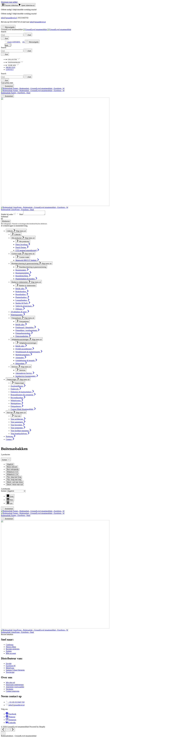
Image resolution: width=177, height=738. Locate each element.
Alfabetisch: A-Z (12, 472)
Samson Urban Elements (15, 670)
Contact (10, 70)
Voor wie (12, 65)
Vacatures (9, 689)
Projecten (10, 67)
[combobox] (12, 35)
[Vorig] (3, 729)
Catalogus (9, 645)
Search (3, 32)
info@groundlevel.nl (9, 18)
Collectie (12, 59)
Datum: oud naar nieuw (15, 482)
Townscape (10, 672)
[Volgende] (13, 729)
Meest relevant (12, 467)
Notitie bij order (12, 214)
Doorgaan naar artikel (9, 2)
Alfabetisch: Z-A (12, 474)
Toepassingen (14, 62)
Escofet (8, 664)
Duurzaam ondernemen (15, 685)
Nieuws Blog (11, 647)
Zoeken (9, 651)
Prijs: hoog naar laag (14, 479)
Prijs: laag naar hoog (14, 477)
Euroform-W (11, 666)
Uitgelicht (10, 464)
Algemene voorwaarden (15, 687)
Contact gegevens (12, 691)
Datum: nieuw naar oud (15, 484)
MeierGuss (10, 668)
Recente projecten (12, 649)
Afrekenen (6, 221)
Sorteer (4, 491)
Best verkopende (13, 469)
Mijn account (11, 653)
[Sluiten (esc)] (8, 729)
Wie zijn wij (10, 682)
